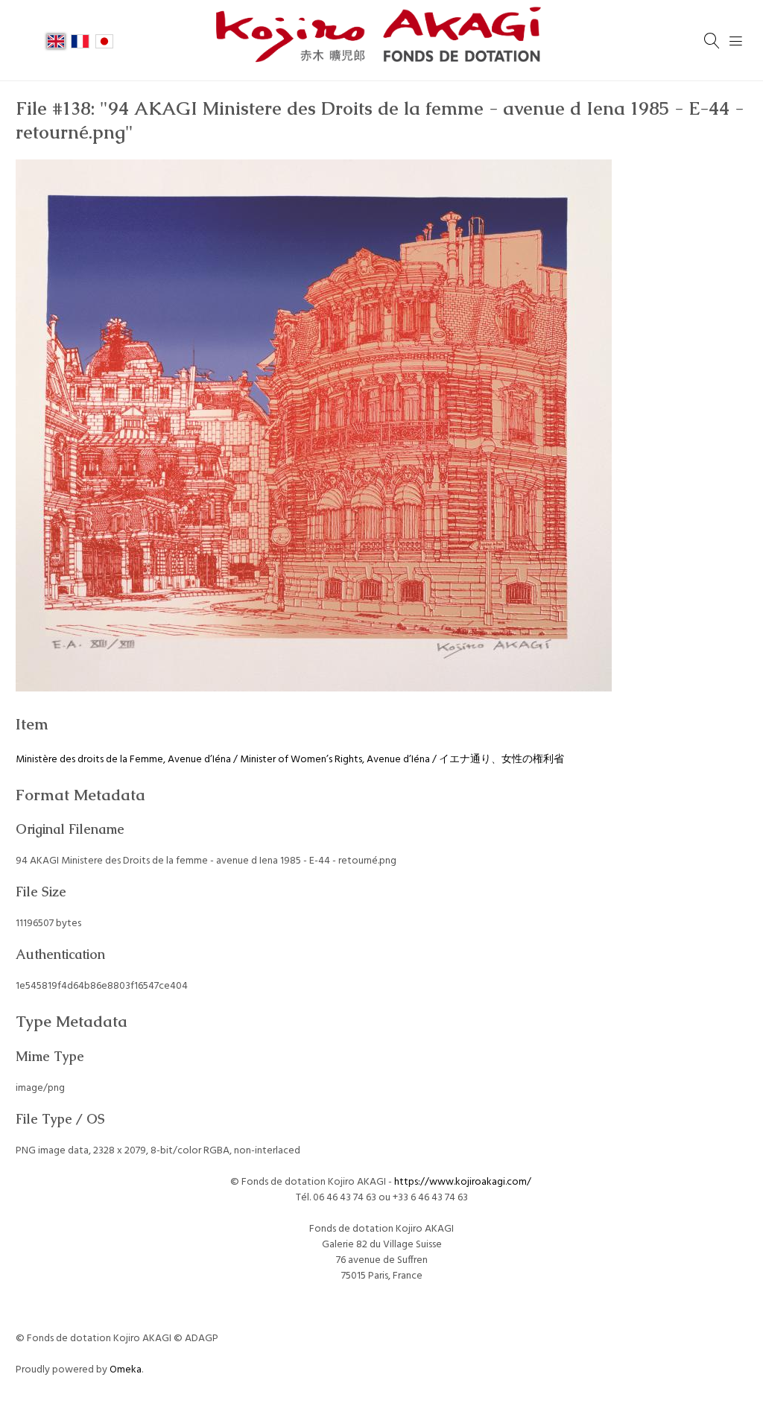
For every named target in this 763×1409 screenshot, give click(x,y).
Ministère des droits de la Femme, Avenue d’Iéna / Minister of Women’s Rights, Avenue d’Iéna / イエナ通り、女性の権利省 (290, 759)
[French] (80, 40)
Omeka (126, 1369)
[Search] (712, 41)
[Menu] (736, 41)
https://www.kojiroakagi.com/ (464, 1182)
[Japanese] (104, 40)
